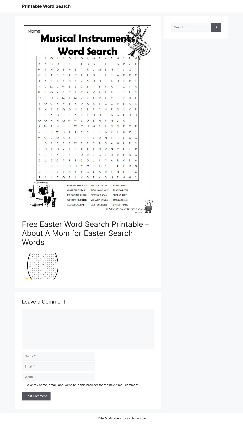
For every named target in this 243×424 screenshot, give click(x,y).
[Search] (216, 27)
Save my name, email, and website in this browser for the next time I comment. (82, 385)
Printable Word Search (46, 6)
